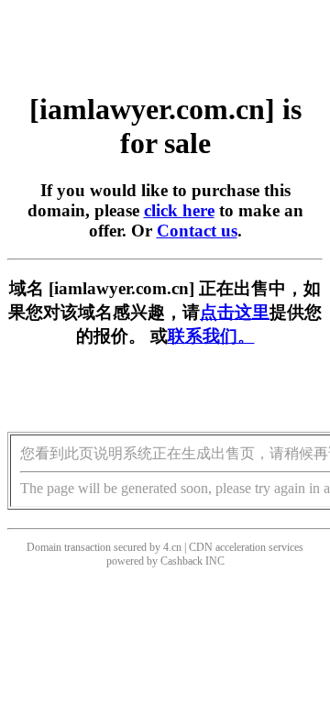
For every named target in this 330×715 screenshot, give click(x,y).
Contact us (197, 230)
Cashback (181, 561)
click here (179, 210)
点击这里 (235, 312)
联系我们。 (211, 336)
